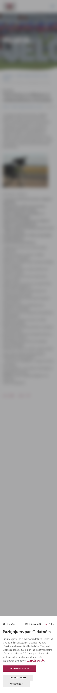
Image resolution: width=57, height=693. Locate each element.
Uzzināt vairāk (35, 660)
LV (46, 624)
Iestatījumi (12, 624)
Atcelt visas (16, 683)
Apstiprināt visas (19, 668)
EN (52, 624)
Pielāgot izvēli (18, 677)
